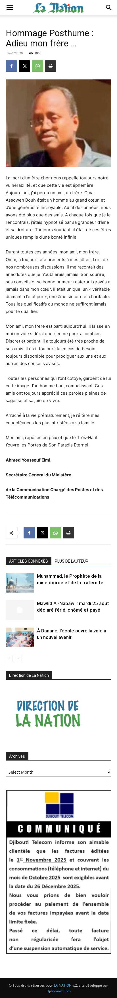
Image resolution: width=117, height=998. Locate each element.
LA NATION (63, 985)
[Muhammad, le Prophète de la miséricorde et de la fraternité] (20, 583)
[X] (24, 66)
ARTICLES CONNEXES (28, 561)
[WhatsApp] (37, 66)
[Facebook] (11, 66)
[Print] (50, 66)
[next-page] (18, 658)
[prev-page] (9, 658)
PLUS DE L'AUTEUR (71, 561)
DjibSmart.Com (59, 991)
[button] (10, 7)
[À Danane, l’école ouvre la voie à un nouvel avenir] (20, 637)
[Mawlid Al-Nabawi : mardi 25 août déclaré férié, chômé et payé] (20, 610)
